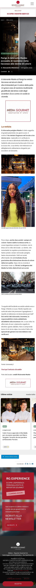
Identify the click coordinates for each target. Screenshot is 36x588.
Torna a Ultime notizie (10, 456)
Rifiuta (26, 579)
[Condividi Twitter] (12, 71)
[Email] (32, 464)
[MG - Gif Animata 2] (18, 12)
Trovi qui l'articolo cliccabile (11, 369)
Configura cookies (14, 579)
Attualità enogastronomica (9, 53)
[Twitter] (30, 464)
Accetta (18, 584)
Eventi (5, 426)
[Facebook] (25, 464)
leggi (5, 446)
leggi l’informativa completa (20, 570)
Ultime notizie (9, 20)
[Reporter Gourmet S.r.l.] (18, 4)
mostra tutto (30, 394)
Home (2, 20)
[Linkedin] (27, 464)
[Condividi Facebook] (9, 71)
